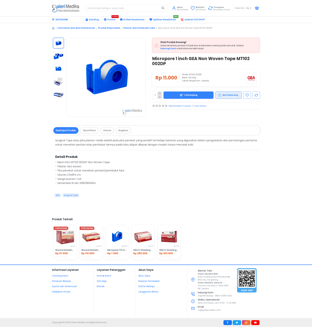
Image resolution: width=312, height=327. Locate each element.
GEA (58, 195)
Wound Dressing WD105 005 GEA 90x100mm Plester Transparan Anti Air (91, 250)
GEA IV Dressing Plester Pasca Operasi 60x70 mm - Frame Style (143, 250)
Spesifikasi (89, 130)
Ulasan (107, 130)
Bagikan (123, 130)
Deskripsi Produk (66, 130)
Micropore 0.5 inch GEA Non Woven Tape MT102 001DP (117, 250)
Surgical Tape (71, 195)
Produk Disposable (109, 27)
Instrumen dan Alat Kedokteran (76, 27)
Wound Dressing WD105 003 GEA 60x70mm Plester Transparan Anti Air (65, 250)
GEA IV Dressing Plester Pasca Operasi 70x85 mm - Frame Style (169, 250)
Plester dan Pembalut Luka (139, 27)
